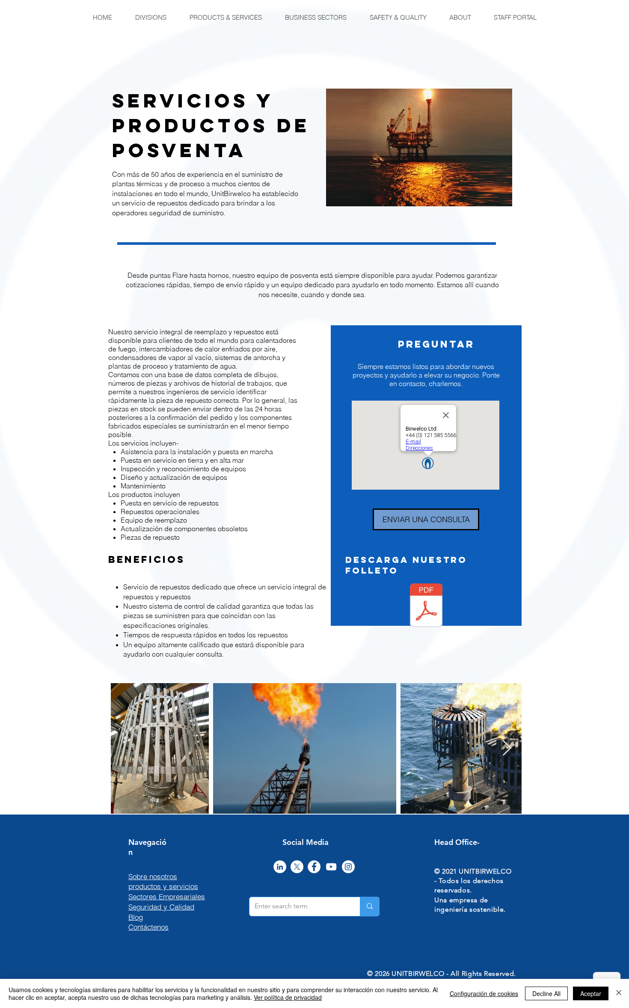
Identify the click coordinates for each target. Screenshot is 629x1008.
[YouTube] (331, 866)
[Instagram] (348, 866)
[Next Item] (507, 748)
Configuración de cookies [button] (484, 993)
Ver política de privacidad (288, 997)
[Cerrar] (619, 993)
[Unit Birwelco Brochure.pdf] (426, 606)
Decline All (546, 993)
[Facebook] (314, 866)
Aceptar (590, 993)
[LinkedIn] (279, 866)
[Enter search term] (369, 906)
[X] (297, 866)
